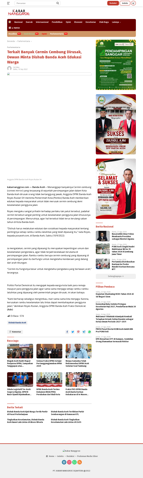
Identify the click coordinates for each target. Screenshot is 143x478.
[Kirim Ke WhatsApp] (89, 332)
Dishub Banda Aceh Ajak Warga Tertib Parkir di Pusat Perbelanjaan (27, 413)
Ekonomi (78, 22)
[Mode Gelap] (133, 3)
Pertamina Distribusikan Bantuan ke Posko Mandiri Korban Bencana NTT (123, 266)
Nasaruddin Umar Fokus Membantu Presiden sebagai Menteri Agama (123, 236)
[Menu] (9, 3)
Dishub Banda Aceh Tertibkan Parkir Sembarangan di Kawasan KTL (67, 413)
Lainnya (115, 22)
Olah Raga (104, 22)
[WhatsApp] (74, 462)
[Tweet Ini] (73, 332)
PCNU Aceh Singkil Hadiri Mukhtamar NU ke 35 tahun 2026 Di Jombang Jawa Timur (123, 250)
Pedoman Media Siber (87, 456)
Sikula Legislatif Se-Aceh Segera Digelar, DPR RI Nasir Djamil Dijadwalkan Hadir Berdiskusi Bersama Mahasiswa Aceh (19, 392)
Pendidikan (57, 22)
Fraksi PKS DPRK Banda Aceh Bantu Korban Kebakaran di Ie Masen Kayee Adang (76, 392)
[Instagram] (69, 462)
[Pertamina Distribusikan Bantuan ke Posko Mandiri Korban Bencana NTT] (103, 264)
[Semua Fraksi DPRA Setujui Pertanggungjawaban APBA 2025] (49, 351)
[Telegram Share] (84, 332)
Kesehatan (91, 22)
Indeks (125, 3)
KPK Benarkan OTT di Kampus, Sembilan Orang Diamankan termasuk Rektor (114, 340)
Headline (13, 34)
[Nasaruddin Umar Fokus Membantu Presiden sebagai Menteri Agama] (103, 236)
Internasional (42, 22)
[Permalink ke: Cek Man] (9, 68)
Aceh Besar (29, 34)
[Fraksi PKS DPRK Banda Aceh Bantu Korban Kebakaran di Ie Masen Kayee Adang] (79, 379)
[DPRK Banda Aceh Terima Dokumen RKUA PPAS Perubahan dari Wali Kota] (49, 379)
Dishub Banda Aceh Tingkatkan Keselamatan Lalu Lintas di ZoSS (66, 420)
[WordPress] (64, 462)
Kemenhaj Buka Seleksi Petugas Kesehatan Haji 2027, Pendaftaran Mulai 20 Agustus (116, 306)
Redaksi (113, 3)
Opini (68, 22)
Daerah (29, 22)
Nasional (18, 22)
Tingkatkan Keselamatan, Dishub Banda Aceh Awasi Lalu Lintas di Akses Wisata (25, 420)
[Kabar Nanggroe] (19, 12)
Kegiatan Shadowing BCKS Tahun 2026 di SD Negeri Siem (115, 295)
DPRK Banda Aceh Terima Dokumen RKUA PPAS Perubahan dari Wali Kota (48, 392)
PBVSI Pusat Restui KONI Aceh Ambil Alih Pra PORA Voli (114, 330)
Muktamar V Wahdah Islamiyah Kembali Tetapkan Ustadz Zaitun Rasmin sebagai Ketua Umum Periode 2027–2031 (114, 319)
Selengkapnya (115, 276)
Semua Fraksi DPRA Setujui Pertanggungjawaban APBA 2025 (49, 363)
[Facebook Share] (67, 332)
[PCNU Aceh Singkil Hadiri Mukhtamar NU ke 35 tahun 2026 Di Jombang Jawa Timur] (103, 249)
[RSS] (79, 462)
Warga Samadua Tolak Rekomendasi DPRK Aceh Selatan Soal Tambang (77, 363)
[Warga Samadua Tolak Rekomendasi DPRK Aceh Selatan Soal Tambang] (79, 351)
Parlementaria (57, 34)
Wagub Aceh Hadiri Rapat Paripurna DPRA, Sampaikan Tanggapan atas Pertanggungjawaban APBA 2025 (20, 363)
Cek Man (16, 67)
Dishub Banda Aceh (17, 323)
